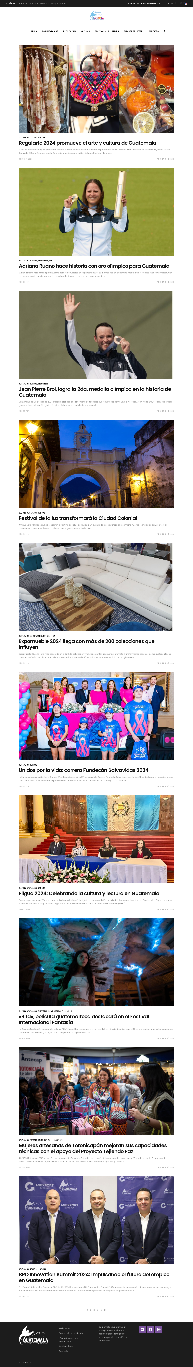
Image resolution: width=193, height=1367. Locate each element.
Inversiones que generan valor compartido (53, 3)
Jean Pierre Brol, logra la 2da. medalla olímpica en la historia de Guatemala (95, 392)
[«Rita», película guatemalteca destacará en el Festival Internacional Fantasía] (96, 962)
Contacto (63, 1351)
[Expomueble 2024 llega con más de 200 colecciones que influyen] (96, 587)
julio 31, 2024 (24, 282)
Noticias (41, 137)
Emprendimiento (36, 1140)
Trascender (43, 260)
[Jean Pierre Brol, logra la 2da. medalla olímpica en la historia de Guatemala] (96, 335)
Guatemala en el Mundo (71, 1333)
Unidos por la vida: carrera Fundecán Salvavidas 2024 (83, 770)
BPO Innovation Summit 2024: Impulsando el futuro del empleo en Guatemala (94, 1277)
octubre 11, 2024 (25, 159)
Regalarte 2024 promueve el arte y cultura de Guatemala (87, 143)
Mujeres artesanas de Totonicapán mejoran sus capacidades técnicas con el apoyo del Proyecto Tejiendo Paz (93, 1148)
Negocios (34, 1269)
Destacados (32, 137)
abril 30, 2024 (24, 1167)
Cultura (22, 137)
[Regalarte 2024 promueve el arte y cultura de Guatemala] (96, 89)
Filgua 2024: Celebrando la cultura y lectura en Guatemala (89, 893)
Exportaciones (36, 636)
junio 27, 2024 (24, 909)
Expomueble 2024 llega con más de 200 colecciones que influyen (86, 644)
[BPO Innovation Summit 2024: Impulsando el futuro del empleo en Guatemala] (96, 1220)
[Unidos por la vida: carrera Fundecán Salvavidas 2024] (96, 716)
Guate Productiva (45, 1011)
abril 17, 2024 (24, 1296)
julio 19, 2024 (24, 534)
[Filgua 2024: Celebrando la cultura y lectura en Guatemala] (96, 839)
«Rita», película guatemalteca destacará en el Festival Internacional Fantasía (84, 1019)
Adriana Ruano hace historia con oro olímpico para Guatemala (94, 266)
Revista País (64, 1328)
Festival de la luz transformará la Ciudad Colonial (78, 518)
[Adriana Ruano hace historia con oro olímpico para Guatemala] (96, 212)
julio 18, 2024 (24, 663)
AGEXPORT (25, 1362)
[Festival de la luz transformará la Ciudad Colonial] (96, 464)
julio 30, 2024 (24, 411)
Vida (51, 260)
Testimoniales (66, 1346)
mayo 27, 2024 (24, 1038)
